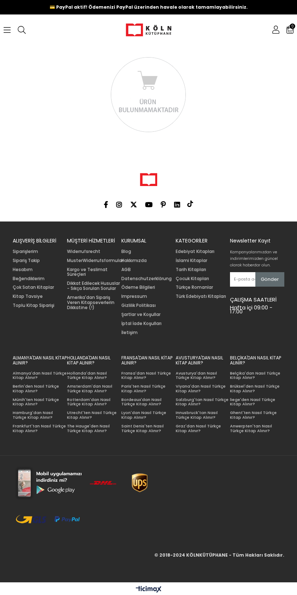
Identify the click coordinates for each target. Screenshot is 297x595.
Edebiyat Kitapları (195, 251)
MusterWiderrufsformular (95, 260)
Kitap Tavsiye (28, 296)
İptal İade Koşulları (141, 323)
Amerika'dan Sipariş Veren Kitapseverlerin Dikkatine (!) (90, 302)
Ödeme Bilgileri (138, 287)
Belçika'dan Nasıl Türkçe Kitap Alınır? (255, 375)
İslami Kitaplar (191, 260)
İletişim (129, 332)
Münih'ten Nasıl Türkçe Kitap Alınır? (36, 401)
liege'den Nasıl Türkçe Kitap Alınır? (252, 401)
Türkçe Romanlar (194, 287)
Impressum (134, 296)
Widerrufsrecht (83, 251)
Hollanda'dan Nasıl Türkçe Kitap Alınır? (87, 375)
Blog (126, 251)
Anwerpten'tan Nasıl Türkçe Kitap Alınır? (251, 428)
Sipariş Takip (26, 260)
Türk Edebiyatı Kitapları (201, 296)
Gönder (270, 279)
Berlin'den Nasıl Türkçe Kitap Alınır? (36, 388)
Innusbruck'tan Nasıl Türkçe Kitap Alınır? (197, 414)
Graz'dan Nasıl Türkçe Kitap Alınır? (198, 428)
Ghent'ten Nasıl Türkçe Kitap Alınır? (253, 414)
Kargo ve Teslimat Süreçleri (87, 272)
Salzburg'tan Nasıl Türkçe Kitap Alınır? (202, 401)
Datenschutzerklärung (146, 278)
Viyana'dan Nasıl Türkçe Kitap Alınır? (201, 388)
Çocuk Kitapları (192, 278)
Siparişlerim (25, 251)
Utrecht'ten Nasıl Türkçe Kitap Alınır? (92, 414)
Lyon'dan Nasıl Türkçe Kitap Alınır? (143, 414)
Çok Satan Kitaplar (33, 287)
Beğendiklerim (29, 278)
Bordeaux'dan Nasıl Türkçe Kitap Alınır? (141, 401)
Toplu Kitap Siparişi (33, 305)
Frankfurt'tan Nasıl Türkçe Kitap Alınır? (39, 428)
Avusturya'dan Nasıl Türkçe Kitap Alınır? (196, 375)
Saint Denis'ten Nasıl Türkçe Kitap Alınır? (142, 428)
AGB (126, 269)
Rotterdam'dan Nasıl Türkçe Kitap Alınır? (88, 401)
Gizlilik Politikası (138, 305)
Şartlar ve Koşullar (140, 314)
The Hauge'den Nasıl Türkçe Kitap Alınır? (88, 428)
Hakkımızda (134, 260)
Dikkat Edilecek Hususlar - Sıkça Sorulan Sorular (93, 286)
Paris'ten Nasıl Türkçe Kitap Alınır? (143, 388)
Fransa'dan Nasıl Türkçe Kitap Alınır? (146, 375)
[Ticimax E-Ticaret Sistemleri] (149, 589)
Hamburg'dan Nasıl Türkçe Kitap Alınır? (33, 414)
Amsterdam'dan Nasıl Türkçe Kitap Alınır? (89, 388)
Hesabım (23, 269)
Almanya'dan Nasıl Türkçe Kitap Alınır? (40, 375)
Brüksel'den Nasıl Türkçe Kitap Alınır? (255, 388)
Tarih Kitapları (191, 269)
